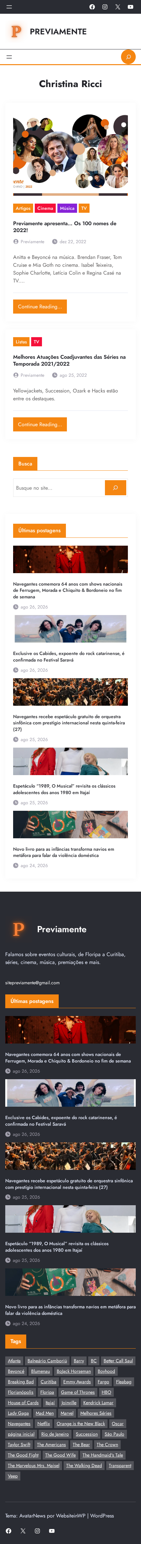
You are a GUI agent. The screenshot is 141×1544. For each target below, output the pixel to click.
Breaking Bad (21, 1381)
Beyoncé (16, 1371)
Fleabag (123, 1381)
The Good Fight (23, 1455)
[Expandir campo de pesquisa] (128, 56)
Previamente (58, 31)
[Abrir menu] (9, 7)
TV (84, 208)
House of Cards (23, 1402)
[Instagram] (105, 7)
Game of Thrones (78, 1392)
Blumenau (40, 1371)
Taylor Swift (19, 1444)
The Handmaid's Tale (103, 1455)
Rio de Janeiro (55, 1434)
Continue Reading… (42, 305)
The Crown (107, 1444)
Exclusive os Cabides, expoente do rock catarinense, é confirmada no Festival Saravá (69, 656)
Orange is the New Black (81, 1423)
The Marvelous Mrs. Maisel (33, 1465)
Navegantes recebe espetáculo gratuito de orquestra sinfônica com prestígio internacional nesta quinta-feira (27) (69, 723)
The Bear (81, 1444)
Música (67, 208)
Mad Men (45, 1413)
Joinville (69, 1402)
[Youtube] (130, 7)
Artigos (23, 208)
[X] (117, 7)
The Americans (51, 1444)
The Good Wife (60, 1455)
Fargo (103, 1381)
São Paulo (114, 1434)
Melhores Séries (95, 1413)
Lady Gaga (18, 1413)
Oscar (118, 1423)
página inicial (21, 1434)
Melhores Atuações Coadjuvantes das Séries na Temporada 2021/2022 (69, 360)
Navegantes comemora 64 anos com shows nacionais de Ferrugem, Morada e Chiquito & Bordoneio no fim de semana (67, 590)
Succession (87, 1434)
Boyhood (106, 1371)
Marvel (67, 1413)
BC (94, 1360)
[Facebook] (92, 7)
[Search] (115, 488)
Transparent (120, 1465)
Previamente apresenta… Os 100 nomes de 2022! (64, 227)
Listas (21, 341)
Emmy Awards (77, 1381)
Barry (79, 1360)
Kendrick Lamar (98, 1402)
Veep (13, 1476)
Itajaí (50, 1402)
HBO (106, 1392)
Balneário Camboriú (47, 1360)
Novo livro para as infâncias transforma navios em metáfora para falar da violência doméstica (63, 852)
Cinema (45, 208)
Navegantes (19, 1423)
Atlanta (14, 1360)
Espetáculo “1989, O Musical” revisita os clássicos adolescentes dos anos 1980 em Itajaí (64, 789)
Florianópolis (20, 1392)
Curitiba (48, 1381)
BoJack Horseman (74, 1371)
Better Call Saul (118, 1360)
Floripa (47, 1392)
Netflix (43, 1423)
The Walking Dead (84, 1465)
